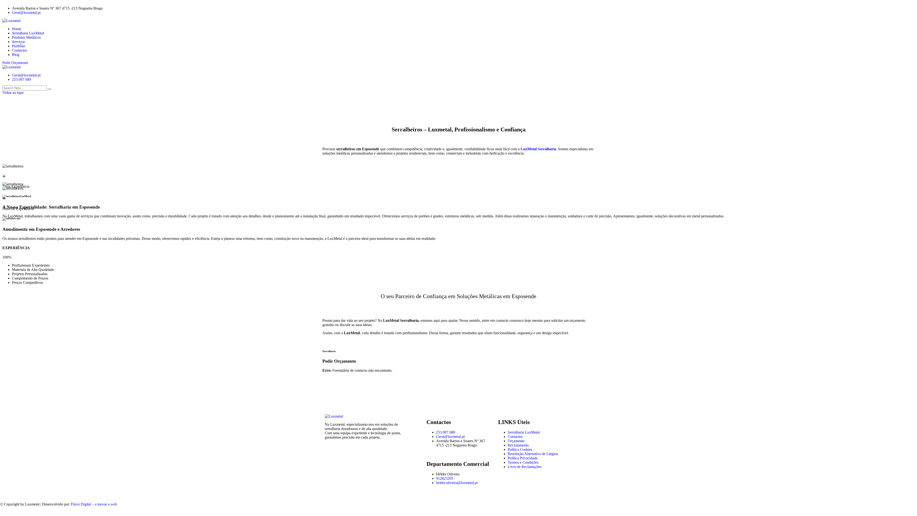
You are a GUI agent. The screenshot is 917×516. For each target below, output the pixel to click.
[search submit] (49, 89)
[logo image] (11, 67)
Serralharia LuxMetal (28, 33)
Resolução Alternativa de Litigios (533, 454)
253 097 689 (21, 79)
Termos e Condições (523, 462)
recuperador (579, 333)
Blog (15, 55)
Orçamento (516, 441)
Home (16, 29)
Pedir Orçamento (15, 63)
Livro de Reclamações (524, 467)
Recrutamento (518, 445)
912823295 (444, 478)
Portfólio (18, 46)
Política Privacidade (523, 458)
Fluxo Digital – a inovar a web (94, 504)
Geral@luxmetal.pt (26, 13)
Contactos (19, 50)
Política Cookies (520, 449)
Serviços (18, 42)
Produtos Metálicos (26, 37)
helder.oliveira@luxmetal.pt (457, 483)
